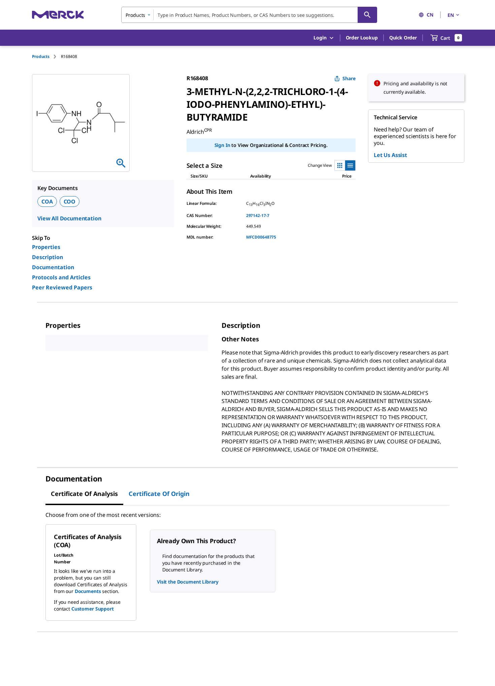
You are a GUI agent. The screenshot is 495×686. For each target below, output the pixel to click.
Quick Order (403, 37)
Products (41, 56)
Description (47, 257)
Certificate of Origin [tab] (159, 494)
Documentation (53, 267)
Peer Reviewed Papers (62, 287)
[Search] (367, 15)
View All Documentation (69, 218)
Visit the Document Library (187, 582)
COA (47, 201)
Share (349, 78)
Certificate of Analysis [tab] (84, 494)
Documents (88, 591)
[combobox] (249, 15)
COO (70, 201)
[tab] (46, 56)
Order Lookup (362, 37)
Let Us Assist (390, 155)
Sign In (222, 145)
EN (451, 15)
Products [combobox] (135, 15)
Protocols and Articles (61, 277)
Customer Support (92, 608)
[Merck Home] (58, 15)
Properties (46, 247)
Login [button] (320, 37)
